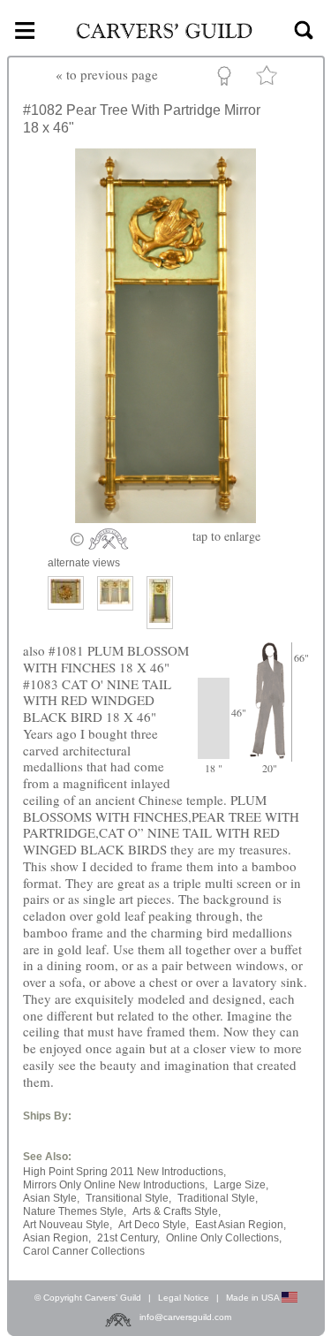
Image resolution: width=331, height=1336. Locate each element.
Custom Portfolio (227, 78)
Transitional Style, (128, 1198)
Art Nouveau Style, (67, 1224)
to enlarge (226, 536)
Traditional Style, (217, 1198)
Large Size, (241, 1185)
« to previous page (107, 74)
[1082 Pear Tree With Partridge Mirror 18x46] (165, 518)
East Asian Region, (240, 1224)
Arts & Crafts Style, (176, 1211)
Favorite (269, 79)
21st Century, (128, 1238)
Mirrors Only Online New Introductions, (115, 1185)
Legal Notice (183, 1297)
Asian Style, (51, 1198)
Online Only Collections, (224, 1238)
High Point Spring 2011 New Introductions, (124, 1171)
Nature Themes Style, (74, 1211)
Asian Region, (57, 1238)
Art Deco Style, (153, 1224)
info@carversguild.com (185, 1317)
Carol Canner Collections (84, 1251)
